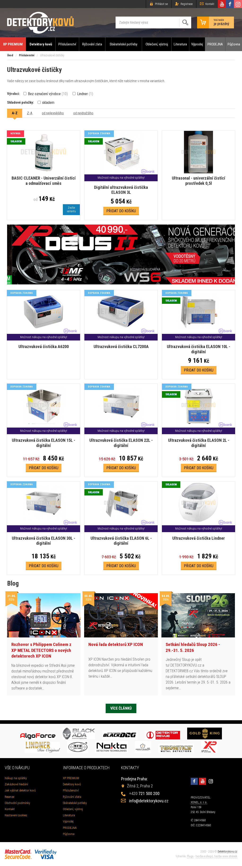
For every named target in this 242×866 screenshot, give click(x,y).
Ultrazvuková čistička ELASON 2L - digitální (198, 443)
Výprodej (197, 44)
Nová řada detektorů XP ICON (115, 644)
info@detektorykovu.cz (149, 800)
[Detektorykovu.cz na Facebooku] (230, 4)
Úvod (10, 55)
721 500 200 (144, 793)
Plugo (190, 856)
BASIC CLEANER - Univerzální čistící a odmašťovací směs (44, 181)
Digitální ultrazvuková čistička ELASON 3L (121, 190)
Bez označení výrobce (47, 94)
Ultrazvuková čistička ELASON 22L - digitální (121, 443)
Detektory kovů (41, 44)
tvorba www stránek (225, 856)
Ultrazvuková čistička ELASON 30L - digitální (43, 541)
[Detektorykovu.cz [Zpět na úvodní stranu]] (40, 22)
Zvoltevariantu (71, 209)
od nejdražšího (83, 113)
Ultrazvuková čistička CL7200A (121, 346)
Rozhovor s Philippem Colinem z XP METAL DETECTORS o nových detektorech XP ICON (41, 650)
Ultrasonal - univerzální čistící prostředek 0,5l (198, 181)
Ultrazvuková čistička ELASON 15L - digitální (43, 443)
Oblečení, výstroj (157, 44)
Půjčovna (234, 44)
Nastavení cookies (16, 815)
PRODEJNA (215, 44)
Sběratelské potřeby (123, 44)
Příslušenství (67, 44)
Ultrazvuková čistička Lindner (198, 538)
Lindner (84, 94)
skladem (47, 102)
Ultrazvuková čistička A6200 (43, 346)
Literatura (180, 44)
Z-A (29, 113)
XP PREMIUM (13, 44)
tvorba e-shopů (204, 856)
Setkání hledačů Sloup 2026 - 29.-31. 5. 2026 (193, 647)
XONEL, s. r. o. (199, 802)
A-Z (14, 113)
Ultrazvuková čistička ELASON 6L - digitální (121, 541)
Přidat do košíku (121, 211)
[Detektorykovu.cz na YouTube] (222, 4)
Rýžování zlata (92, 44)
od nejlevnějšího (53, 113)
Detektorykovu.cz (227, 851)
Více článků (121, 708)
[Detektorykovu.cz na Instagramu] (238, 4)
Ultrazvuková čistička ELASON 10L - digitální (198, 349)
